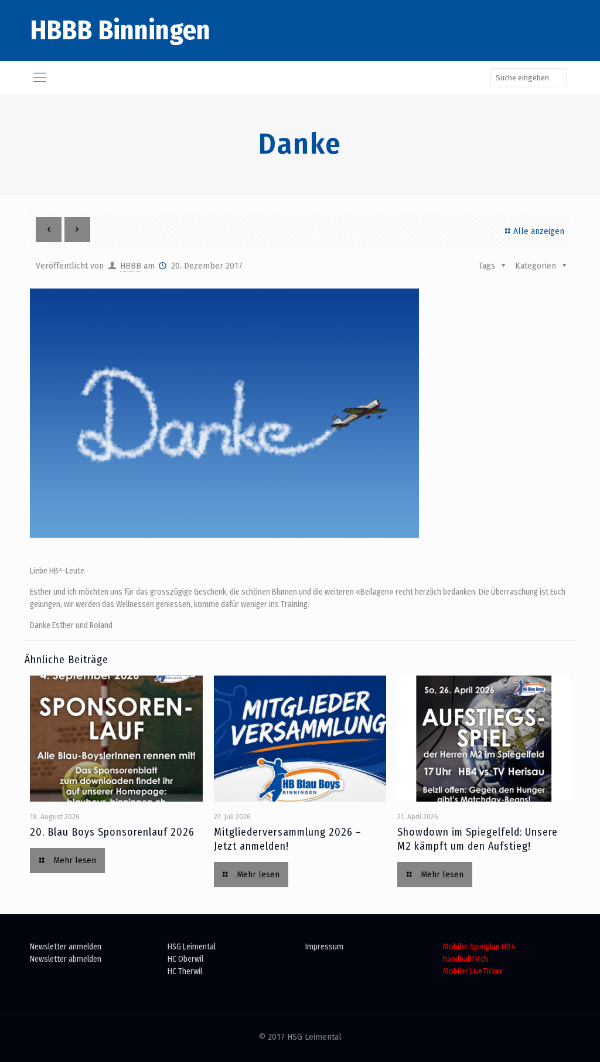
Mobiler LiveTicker (473, 971)
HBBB (130, 266)
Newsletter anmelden (65, 947)
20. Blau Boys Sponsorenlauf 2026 (112, 832)
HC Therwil (185, 971)
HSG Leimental (192, 947)
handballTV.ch (465, 959)
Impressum (324, 947)
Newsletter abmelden (65, 959)
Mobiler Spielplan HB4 (479, 947)
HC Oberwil (185, 959)
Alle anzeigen (538, 231)
